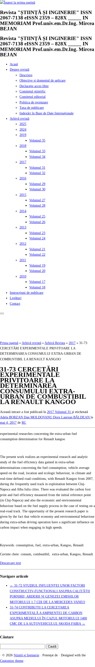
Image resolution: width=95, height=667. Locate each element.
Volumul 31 (37, 167)
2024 (22, 129)
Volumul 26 (37, 222)
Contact (15, 303)
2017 (22, 162)
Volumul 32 (37, 173)
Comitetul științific (32, 91)
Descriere (25, 75)
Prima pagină (9, 343)
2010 (22, 276)
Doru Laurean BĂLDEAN (72, 417)
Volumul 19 (37, 265)
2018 (22, 146)
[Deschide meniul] (2, 313)
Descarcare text (10, 563)
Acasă (14, 64)
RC (24, 422)
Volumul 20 (37, 271)
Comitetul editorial (32, 97)
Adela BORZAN (12, 417)
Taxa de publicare (31, 108)
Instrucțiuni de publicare (26, 293)
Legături (15, 298)
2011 (22, 260)
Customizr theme (11, 661)
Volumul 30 (37, 189)
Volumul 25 (37, 216)
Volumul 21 (37, 249)
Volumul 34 (37, 157)
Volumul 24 (37, 238)
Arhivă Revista (55, 343)
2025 (22, 124)
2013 (22, 227)
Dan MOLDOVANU (38, 417)
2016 (22, 178)
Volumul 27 (37, 200)
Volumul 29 (37, 184)
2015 (22, 195)
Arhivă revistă (19, 118)
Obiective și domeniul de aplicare (42, 80)
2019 (22, 135)
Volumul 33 (37, 151)
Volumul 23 (37, 233)
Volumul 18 (37, 287)
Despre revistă (19, 69)
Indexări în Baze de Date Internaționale (46, 113)
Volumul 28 (37, 205)
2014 (22, 211)
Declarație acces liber (34, 86)
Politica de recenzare (33, 102)
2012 (22, 243)
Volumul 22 (37, 254)
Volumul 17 (37, 282)
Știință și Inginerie (26, 655)
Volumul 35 (37, 140)
